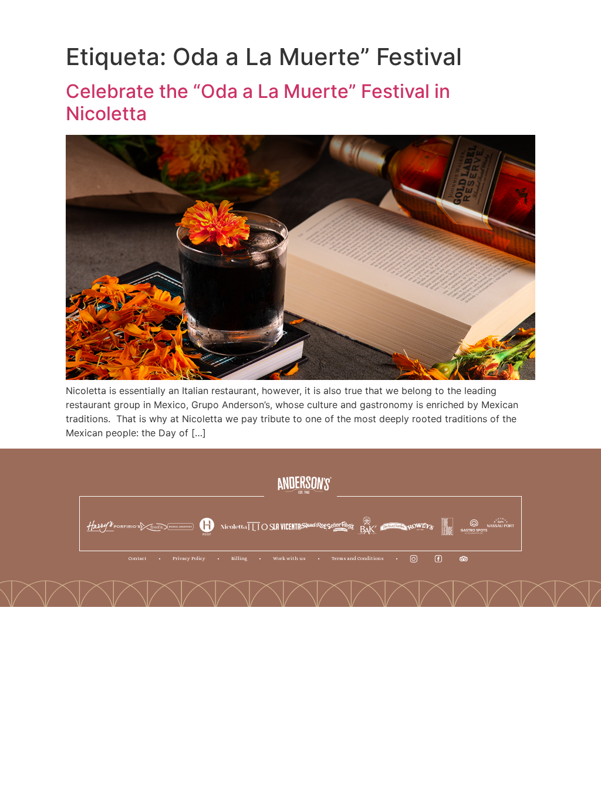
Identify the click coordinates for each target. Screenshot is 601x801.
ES (341, 19)
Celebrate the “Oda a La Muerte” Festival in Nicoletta (258, 102)
